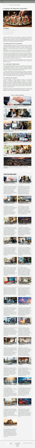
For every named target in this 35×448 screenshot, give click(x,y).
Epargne (17, 445)
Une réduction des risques (9, 33)
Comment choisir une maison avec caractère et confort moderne (10, 424)
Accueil (4, 4)
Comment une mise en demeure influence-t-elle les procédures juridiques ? (16, 119)
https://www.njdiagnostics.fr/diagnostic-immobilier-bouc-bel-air (17, 49)
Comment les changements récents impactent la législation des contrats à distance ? (17, 143)
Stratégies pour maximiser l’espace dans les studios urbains (24, 363)
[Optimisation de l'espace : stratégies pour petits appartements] (24, 340)
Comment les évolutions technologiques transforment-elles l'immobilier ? (10, 364)
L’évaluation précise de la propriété (10, 30)
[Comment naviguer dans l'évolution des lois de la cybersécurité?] (10, 300)
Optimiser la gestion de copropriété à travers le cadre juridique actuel (24, 303)
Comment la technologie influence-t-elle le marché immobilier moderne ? (24, 383)
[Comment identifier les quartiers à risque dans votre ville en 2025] (24, 402)
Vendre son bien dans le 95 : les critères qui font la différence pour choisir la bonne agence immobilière (16, 107)
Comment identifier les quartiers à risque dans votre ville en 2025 (24, 404)
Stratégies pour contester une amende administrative (10, 243)
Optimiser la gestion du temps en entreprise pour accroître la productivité (10, 323)
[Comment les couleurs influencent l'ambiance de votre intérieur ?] (10, 280)
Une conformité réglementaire (9, 32)
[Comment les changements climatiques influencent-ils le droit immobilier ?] (17, 161)
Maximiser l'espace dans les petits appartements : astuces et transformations (25, 283)
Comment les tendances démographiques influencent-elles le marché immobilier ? (10, 384)
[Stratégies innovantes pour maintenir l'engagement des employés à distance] (17, 149)
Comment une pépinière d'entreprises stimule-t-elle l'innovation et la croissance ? (25, 244)
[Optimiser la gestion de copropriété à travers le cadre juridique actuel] (24, 300)
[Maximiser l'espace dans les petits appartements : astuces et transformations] (24, 280)
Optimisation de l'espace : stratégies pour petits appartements (24, 343)
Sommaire (6, 28)
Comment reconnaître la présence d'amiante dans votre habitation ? (10, 404)
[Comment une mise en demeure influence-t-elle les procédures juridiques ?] (24, 179)
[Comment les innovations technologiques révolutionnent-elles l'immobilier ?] (24, 320)
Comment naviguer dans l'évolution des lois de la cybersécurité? (10, 303)
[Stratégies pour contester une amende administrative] (10, 240)
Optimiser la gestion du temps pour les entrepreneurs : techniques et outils (25, 264)
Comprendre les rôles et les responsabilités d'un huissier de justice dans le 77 (10, 264)
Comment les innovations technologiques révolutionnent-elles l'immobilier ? (24, 324)
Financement (17, 444)
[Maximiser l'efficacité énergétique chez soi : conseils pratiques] (10, 340)
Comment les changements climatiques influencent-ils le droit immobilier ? (16, 167)
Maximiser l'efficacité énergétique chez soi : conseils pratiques (9, 343)
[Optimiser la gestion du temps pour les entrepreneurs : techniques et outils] (24, 260)
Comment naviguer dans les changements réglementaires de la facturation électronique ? (16, 131)
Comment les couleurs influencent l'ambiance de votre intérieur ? (10, 283)
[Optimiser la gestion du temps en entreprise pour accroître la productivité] (10, 320)
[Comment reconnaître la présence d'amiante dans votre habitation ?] (10, 402)
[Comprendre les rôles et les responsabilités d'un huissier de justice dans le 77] (10, 260)
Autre (7, 4)
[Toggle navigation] (2, 1)
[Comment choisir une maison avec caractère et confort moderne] (10, 422)
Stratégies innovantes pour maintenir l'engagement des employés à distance (16, 155)
